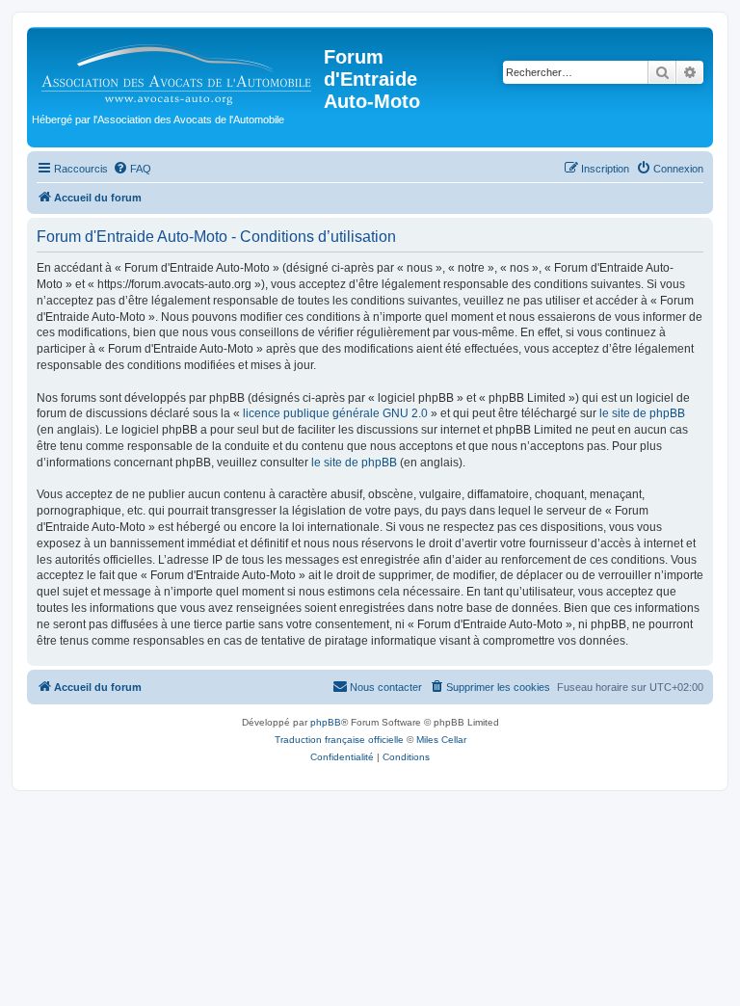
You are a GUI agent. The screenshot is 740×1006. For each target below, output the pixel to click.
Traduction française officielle (339, 739)
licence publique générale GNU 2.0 (335, 413)
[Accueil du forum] (178, 69)
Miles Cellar (441, 739)
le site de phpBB (642, 413)
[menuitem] (132, 168)
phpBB (325, 722)
